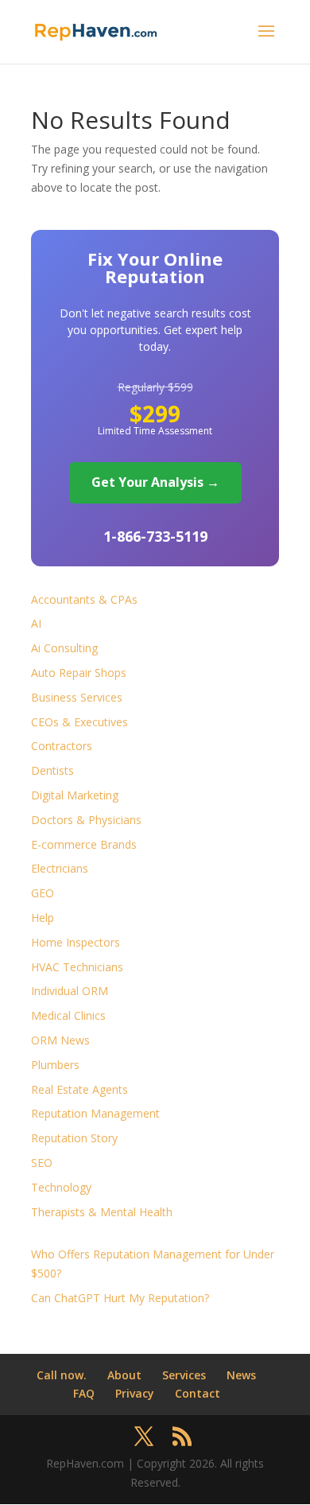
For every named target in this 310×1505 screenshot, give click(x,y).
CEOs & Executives (79, 721)
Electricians (59, 868)
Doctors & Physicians (86, 819)
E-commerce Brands (84, 844)
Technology (61, 1187)
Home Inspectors (75, 942)
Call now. (62, 1374)
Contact (197, 1393)
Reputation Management (95, 1113)
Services (184, 1374)
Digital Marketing (74, 795)
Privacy (134, 1393)
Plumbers (55, 1064)
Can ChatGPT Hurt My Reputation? (120, 1297)
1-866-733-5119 (155, 536)
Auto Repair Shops (78, 672)
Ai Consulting (64, 647)
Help (42, 917)
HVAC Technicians (77, 966)
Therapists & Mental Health (101, 1211)
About (124, 1374)
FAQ (84, 1393)
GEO (42, 892)
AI (36, 623)
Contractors (61, 745)
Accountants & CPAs (84, 599)
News (241, 1374)
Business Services (76, 697)
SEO (41, 1162)
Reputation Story (74, 1137)
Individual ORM (69, 990)
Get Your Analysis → (155, 482)
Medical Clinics (68, 1015)
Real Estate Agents (79, 1089)
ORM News (60, 1040)
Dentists (52, 770)
